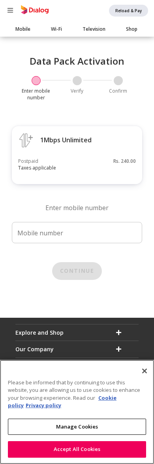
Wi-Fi (56, 29)
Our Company (34, 349)
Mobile (22, 29)
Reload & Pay (128, 10)
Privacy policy (43, 405)
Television (94, 29)
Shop (131, 29)
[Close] (144, 371)
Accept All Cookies (77, 449)
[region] (77, 412)
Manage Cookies (77, 426)
